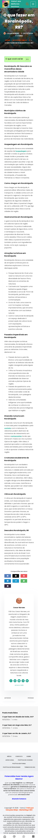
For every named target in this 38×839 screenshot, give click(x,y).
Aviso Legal (10, 760)
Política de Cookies (25, 760)
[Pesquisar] (27, 4)
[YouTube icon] (27, 680)
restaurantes (16, 436)
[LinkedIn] (7, 581)
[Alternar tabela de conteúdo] (26, 59)
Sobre (29, 756)
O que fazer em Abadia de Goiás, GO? (18, 717)
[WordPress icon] (23, 680)
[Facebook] (7, 576)
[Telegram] (15, 581)
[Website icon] (15, 680)
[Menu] (33, 4)
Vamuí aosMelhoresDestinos (16, 4)
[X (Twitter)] (15, 576)
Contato (19, 756)
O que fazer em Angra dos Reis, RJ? (17, 725)
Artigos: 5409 (19, 685)
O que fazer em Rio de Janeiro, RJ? (16, 733)
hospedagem (21, 151)
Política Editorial (19, 763)
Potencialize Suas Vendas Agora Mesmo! (19, 777)
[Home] (5, 836)
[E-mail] (7, 586)
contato (7, 428)
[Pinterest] (24, 576)
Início (9, 756)
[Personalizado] (24, 836)
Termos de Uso (29, 767)
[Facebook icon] (10, 680)
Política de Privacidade (11, 767)
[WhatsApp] (24, 581)
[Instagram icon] (19, 680)
